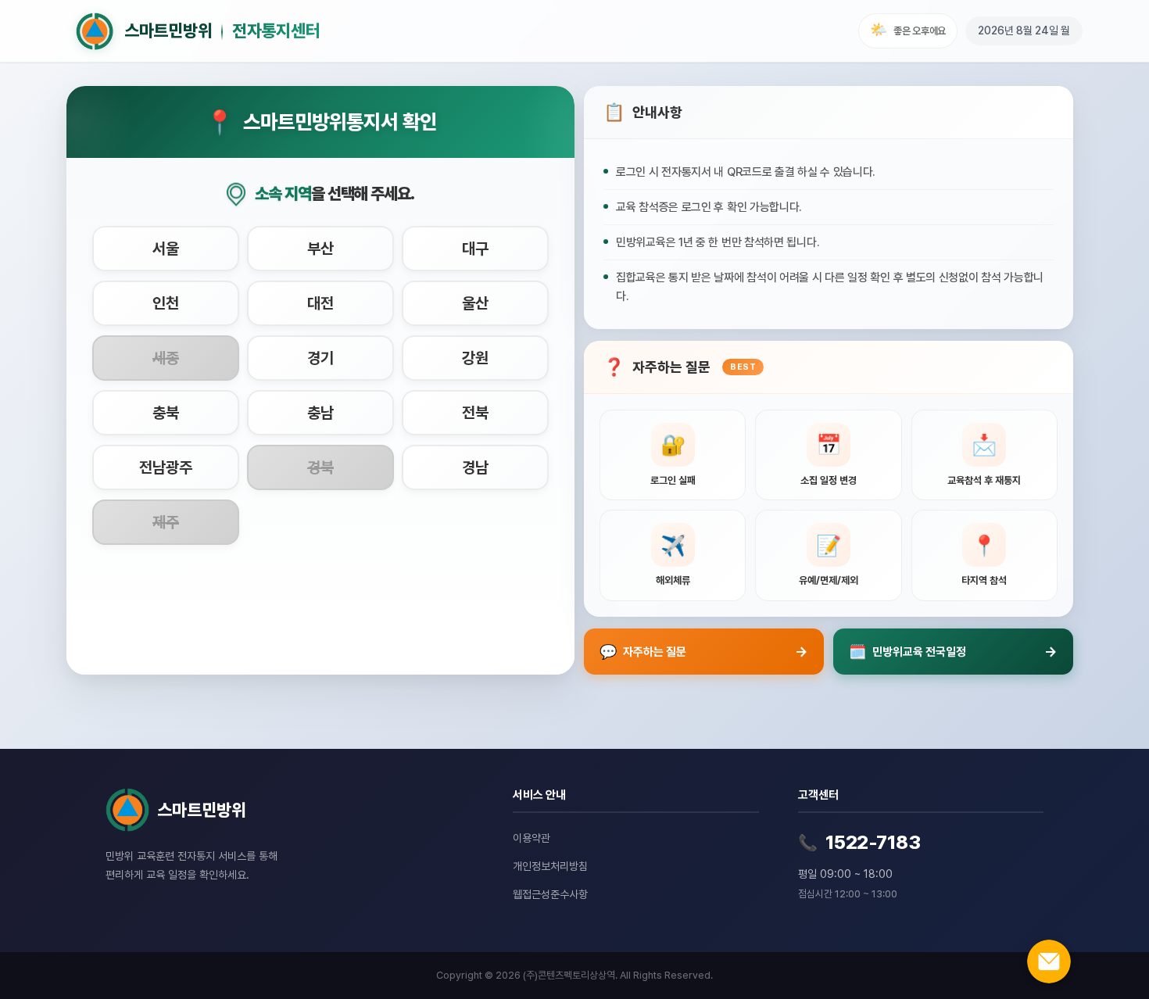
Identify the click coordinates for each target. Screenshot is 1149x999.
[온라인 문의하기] (1049, 961)
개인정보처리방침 (550, 866)
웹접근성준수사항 (550, 894)
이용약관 (531, 838)
